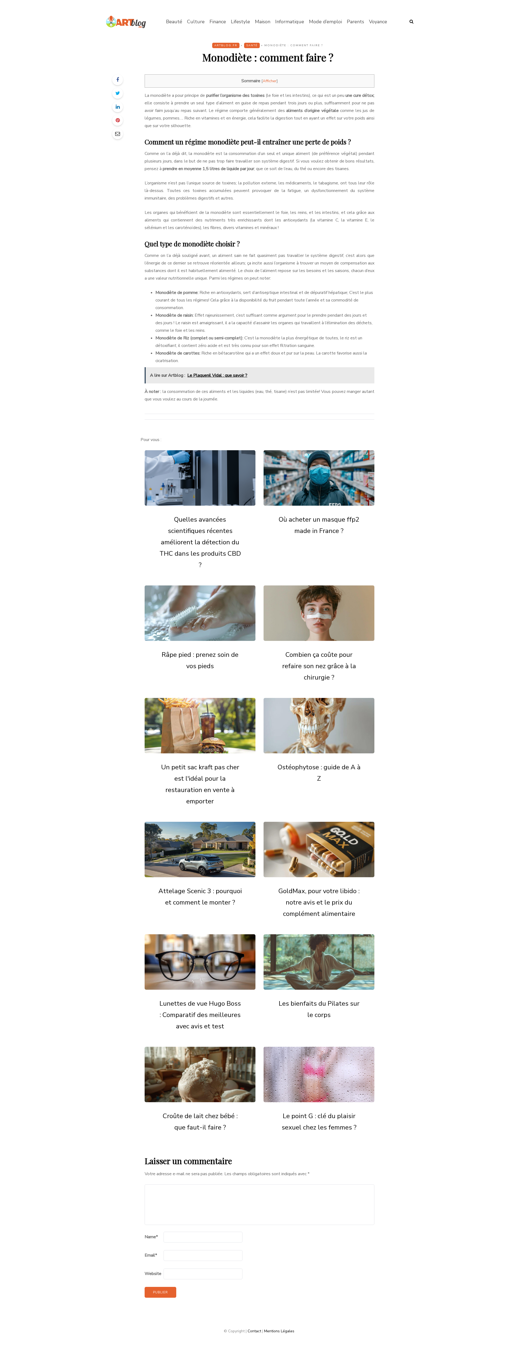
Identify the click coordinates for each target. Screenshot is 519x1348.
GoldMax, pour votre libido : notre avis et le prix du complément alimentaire (319, 902)
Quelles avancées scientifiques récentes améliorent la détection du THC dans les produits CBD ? (200, 542)
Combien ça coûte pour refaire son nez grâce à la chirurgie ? (319, 666)
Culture (196, 21)
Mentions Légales (279, 1331)
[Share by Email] (117, 133)
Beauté (174, 21)
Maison (262, 21)
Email (151, 1255)
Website (153, 1274)
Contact (254, 1331)
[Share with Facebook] (117, 79)
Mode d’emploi (325, 21)
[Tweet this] (117, 93)
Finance (217, 21)
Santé (252, 45)
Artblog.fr (225, 45)
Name (151, 1237)
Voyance (378, 21)
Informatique (289, 21)
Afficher (270, 81)
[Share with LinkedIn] (117, 106)
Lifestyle (240, 21)
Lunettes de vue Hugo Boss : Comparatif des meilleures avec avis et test (200, 1015)
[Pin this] (117, 120)
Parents (355, 21)
